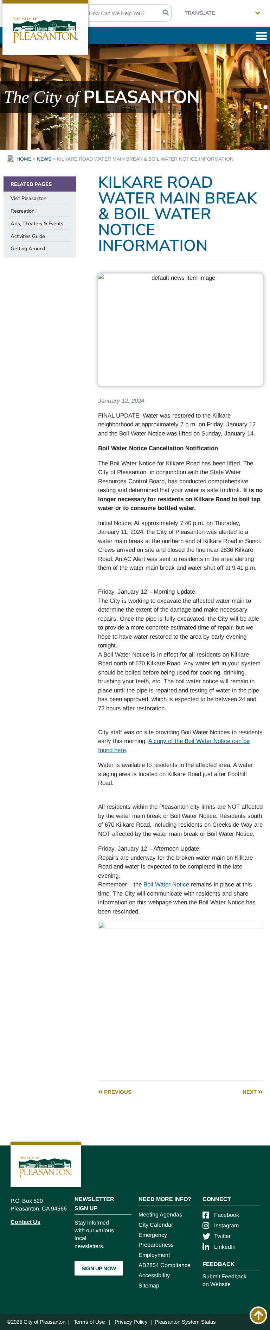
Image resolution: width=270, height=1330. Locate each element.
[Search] (165, 13)
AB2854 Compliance (165, 1265)
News (44, 159)
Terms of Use (89, 1322)
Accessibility (154, 1275)
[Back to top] (258, 1315)
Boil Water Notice (166, 884)
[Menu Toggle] (261, 36)
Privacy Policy (131, 1322)
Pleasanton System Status (185, 1322)
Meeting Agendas (160, 1215)
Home (24, 159)
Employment (154, 1255)
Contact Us (25, 1222)
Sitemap (149, 1286)
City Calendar (156, 1225)
